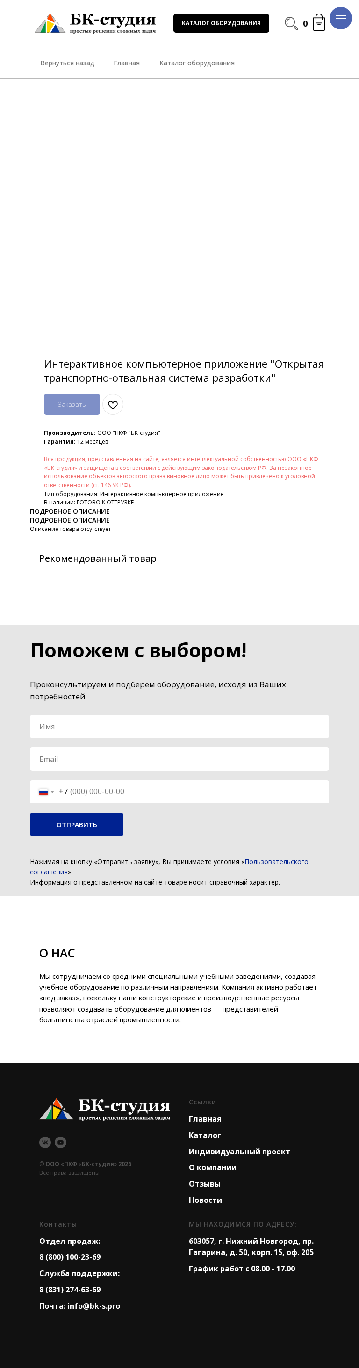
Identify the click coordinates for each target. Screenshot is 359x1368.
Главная (205, 1119)
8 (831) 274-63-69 (70, 1289)
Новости (205, 1200)
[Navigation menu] (341, 18)
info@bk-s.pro (93, 1306)
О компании (213, 1167)
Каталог (205, 1135)
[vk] (45, 1142)
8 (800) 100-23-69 (70, 1257)
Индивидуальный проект (239, 1151)
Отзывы (205, 1184)
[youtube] (60, 1142)
